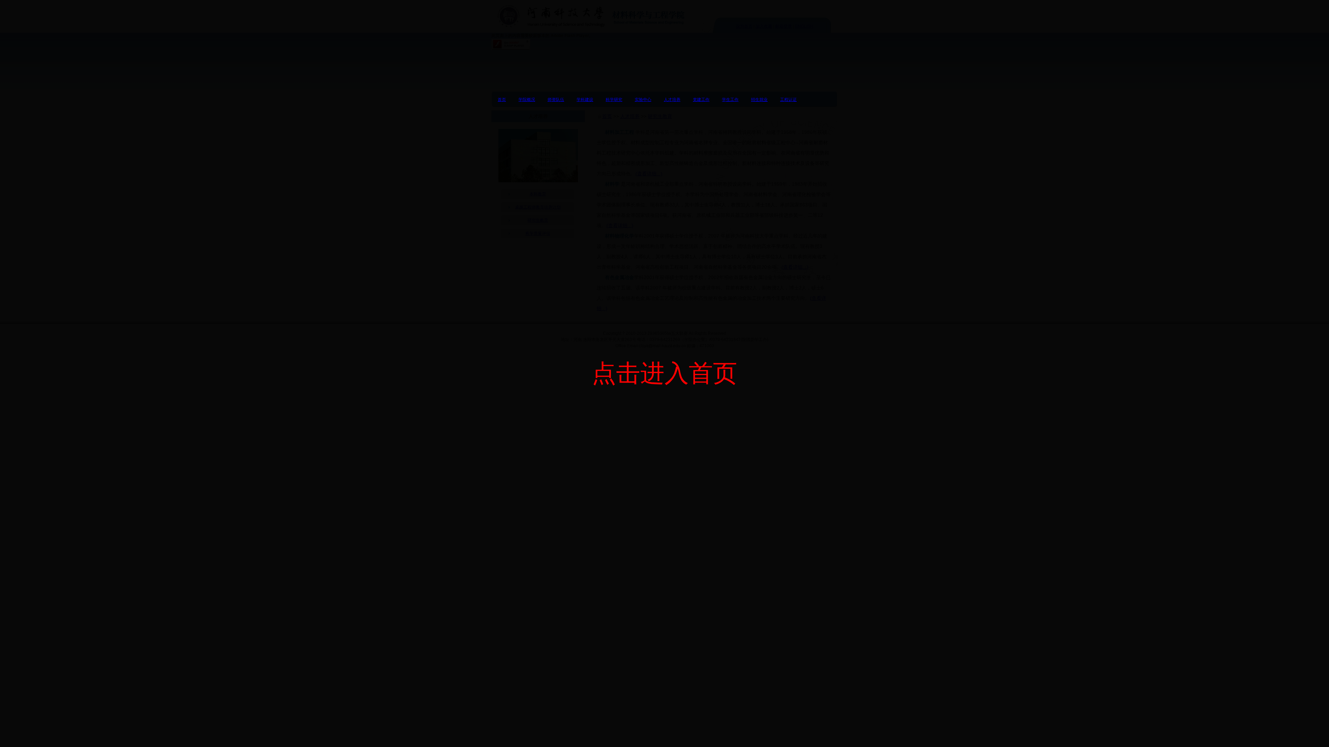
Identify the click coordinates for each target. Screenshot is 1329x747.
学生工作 (730, 99)
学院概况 (526, 99)
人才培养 (672, 99)
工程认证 (788, 99)
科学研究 (614, 99)
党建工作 (701, 99)
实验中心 (643, 99)
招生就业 (759, 99)
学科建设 (585, 99)
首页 (502, 99)
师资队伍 (556, 99)
